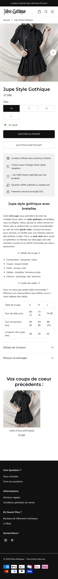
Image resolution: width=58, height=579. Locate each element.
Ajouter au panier (29, 134)
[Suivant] (53, 52)
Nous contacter (10, 476)
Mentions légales (11, 497)
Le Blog (7, 523)
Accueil (6, 20)
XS (11, 108)
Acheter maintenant (29, 145)
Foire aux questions (13, 481)
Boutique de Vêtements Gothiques (20, 518)
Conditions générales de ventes (19, 502)
